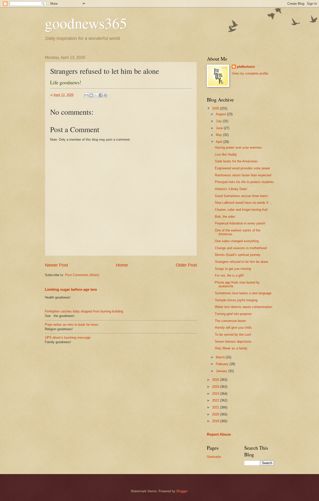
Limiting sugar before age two (71, 289)
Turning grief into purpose (233, 314)
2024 (216, 387)
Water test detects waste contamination (243, 307)
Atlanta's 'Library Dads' (231, 189)
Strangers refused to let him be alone (241, 262)
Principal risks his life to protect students (244, 182)
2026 (216, 108)
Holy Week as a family (231, 348)
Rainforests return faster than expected (243, 175)
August (221, 114)
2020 (216, 414)
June (220, 128)
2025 (216, 380)
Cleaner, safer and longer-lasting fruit (241, 209)
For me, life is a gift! (229, 275)
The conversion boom (230, 321)
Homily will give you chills (233, 327)
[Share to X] (95, 95)
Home (122, 265)
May (219, 135)
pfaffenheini (246, 67)
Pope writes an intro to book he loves (71, 324)
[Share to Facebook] (100, 95)
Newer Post (56, 265)
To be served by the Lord (233, 334)
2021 (216, 407)
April (219, 142)
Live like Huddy (226, 154)
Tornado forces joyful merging (236, 300)
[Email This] (86, 95)
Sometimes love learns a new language (243, 293)
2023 (216, 394)
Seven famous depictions (233, 341)
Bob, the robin (225, 216)
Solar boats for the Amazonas (236, 161)
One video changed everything (237, 241)
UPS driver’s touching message (67, 337)
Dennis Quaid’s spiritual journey (237, 255)
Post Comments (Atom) (82, 275)
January (222, 371)
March (221, 357)
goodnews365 (86, 23)
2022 (216, 400)
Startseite (214, 457)
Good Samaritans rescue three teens (241, 196)
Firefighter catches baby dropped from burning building (84, 311)
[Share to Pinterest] (105, 95)
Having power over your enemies (238, 147)
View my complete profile (250, 73)
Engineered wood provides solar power (242, 168)
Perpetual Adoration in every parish (240, 223)
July (219, 121)
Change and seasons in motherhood (241, 248)
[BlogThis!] (91, 95)
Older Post (186, 265)
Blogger (181, 491)
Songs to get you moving (233, 269)
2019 (216, 421)
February (223, 364)
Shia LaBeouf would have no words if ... (243, 202)
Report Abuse (219, 434)
